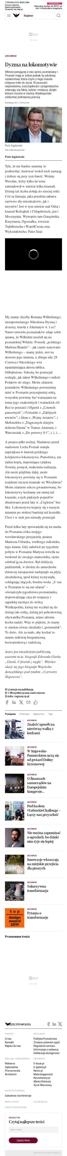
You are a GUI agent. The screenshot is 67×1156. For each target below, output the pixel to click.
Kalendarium (40, 1102)
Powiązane (10, 714)
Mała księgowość (43, 1074)
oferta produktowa (16, 1107)
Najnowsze (38, 714)
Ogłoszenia (11, 1067)
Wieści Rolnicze (42, 1081)
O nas (8, 1038)
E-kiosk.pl (39, 1063)
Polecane (24, 714)
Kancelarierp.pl (42, 1077)
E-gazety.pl (40, 1067)
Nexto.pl (38, 1070)
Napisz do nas (13, 1045)
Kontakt (9, 1042)
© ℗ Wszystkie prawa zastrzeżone (25, 692)
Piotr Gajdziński (14, 156)
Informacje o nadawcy (46, 1049)
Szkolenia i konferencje (18, 1095)
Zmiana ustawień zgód (46, 1042)
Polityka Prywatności (45, 1038)
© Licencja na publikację (19, 689)
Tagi (50, 714)
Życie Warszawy (43, 1085)
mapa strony (12, 1102)
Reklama (10, 1063)
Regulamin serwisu (44, 1045)
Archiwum (10, 56)
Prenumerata (12, 1070)
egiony (28, 15)
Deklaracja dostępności (46, 1053)
